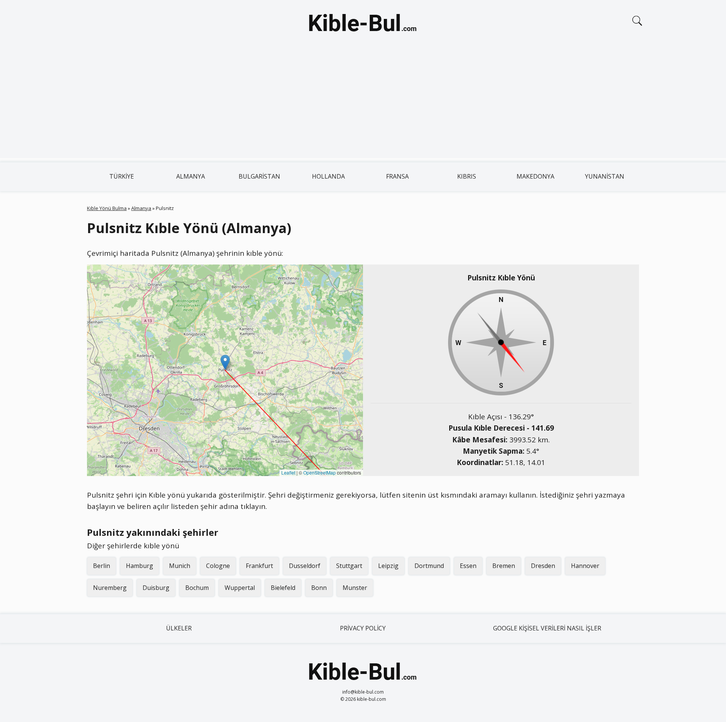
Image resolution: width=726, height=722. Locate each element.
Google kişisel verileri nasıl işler (547, 628)
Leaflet (288, 472)
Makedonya (535, 176)
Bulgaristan (259, 176)
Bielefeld (283, 588)
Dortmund (429, 566)
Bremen (503, 566)
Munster (355, 588)
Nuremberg (110, 588)
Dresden (543, 566)
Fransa (397, 176)
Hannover (585, 566)
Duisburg (156, 588)
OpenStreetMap (319, 472)
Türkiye (121, 176)
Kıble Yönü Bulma (107, 208)
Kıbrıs (466, 176)
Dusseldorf (304, 566)
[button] (225, 362)
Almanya (190, 176)
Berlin (101, 566)
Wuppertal (240, 588)
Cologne (218, 566)
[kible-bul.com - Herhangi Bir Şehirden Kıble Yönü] (363, 24)
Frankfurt (259, 566)
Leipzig (388, 566)
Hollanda (328, 176)
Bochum (197, 588)
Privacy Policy (363, 628)
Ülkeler (179, 628)
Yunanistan (604, 176)
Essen (468, 566)
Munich (179, 566)
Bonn (319, 588)
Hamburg (139, 566)
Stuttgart (349, 566)
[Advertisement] (363, 105)
